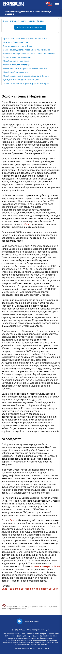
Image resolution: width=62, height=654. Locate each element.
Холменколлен (44, 50)
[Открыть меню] (57, 4)
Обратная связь (32, 621)
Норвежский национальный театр (19, 53)
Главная (8, 11)
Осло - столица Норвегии (15, 21)
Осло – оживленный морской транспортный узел (26, 83)
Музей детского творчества (16, 61)
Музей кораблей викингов (15, 72)
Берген (32, 21)
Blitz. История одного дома (34, 38)
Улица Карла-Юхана (45, 53)
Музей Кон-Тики (39, 68)
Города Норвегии (23, 11)
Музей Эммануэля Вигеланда (16, 65)
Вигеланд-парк (24, 57)
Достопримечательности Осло (17, 46)
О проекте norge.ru (41, 648)
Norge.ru (17, 630)
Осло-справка (9, 57)
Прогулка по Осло (11, 38)
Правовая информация (22, 648)
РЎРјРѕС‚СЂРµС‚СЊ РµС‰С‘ (30, 27)
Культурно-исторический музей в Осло (21, 80)
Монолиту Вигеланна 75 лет (16, 42)
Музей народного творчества (17, 68)
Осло (27, 224)
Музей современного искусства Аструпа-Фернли (26, 76)
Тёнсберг (41, 21)
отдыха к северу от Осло (45, 566)
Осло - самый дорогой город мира (19, 50)
